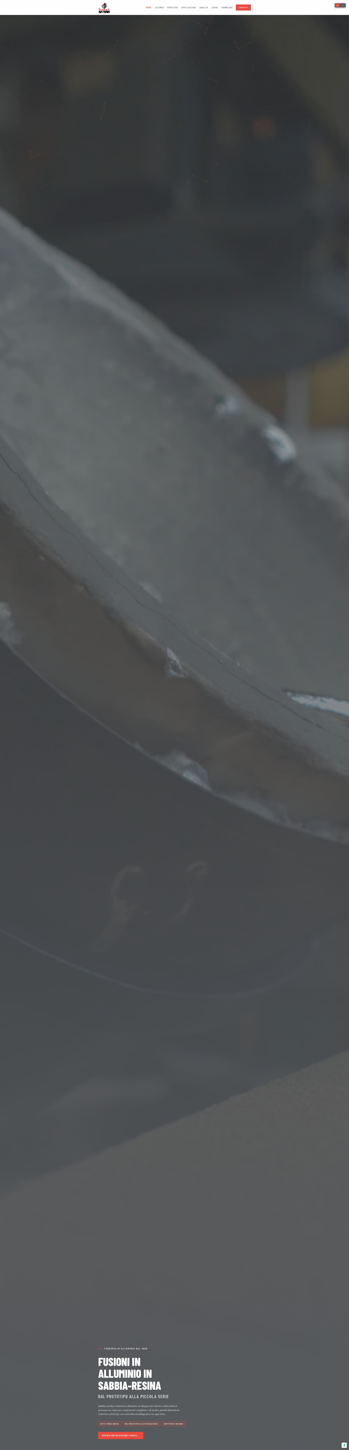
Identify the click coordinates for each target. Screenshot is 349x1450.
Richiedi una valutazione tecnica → (120, 1435)
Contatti (243, 7)
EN (343, 5)
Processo (172, 7)
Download (227, 7)
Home (149, 7)
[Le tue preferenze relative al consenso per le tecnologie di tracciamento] (344, 1445)
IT (338, 5)
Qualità (204, 7)
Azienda (159, 7)
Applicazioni (189, 7)
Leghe (215, 7)
